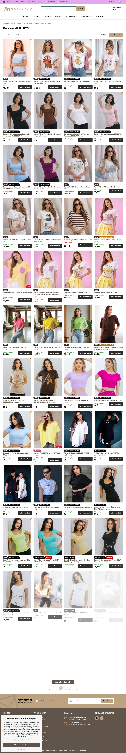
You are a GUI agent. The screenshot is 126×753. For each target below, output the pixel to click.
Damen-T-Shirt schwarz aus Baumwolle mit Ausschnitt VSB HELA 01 (16, 135)
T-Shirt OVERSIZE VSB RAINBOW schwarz (78, 507)
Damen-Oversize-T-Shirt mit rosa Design (107, 240)
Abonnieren (107, 701)
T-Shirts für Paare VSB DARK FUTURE (15, 507)
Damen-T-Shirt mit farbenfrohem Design (77, 187)
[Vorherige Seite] (51, 688)
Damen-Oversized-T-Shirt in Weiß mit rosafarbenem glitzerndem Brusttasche (46, 293)
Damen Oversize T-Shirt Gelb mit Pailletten (17, 293)
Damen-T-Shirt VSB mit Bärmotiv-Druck (77, 81)
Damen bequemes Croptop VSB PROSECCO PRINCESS (13, 668)
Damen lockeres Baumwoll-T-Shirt (105, 293)
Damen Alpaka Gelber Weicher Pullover (46, 347)
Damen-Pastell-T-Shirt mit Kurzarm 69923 (17, 81)
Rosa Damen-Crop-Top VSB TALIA (105, 400)
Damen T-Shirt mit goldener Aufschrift (46, 667)
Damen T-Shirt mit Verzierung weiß (45, 613)
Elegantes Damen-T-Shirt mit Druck (75, 293)
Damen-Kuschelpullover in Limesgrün (76, 347)
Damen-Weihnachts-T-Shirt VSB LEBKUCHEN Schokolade (44, 401)
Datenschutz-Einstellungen (61, 750)
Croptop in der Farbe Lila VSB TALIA (76, 400)
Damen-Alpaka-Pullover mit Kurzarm (15, 347)
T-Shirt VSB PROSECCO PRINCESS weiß (77, 613)
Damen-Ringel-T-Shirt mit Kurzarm (75, 240)
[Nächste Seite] (75, 688)
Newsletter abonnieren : (25, 703)
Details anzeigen (21, 749)
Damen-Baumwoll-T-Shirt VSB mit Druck (107, 81)
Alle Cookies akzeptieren (21, 745)
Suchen (80, 9)
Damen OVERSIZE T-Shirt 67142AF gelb (46, 453)
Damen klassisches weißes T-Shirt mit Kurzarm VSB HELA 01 (76, 135)
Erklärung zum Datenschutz (78, 750)
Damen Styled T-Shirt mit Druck (104, 187)
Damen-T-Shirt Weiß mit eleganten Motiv (16, 240)
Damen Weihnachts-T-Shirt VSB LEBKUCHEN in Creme (13, 401)
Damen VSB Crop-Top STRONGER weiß (107, 613)
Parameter (117, 35)
